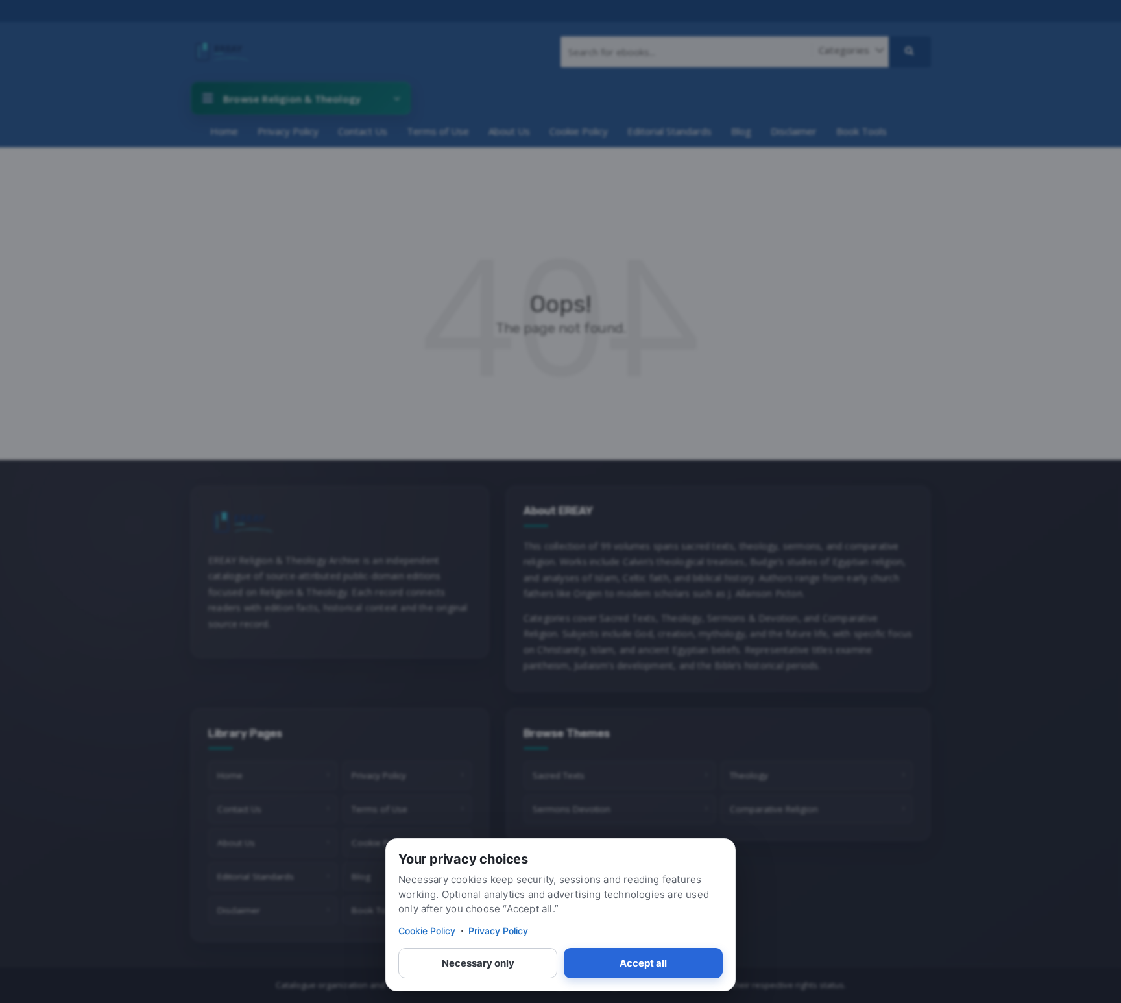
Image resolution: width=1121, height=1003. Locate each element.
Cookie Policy (426, 930)
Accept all (643, 963)
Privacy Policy (498, 930)
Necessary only (478, 963)
